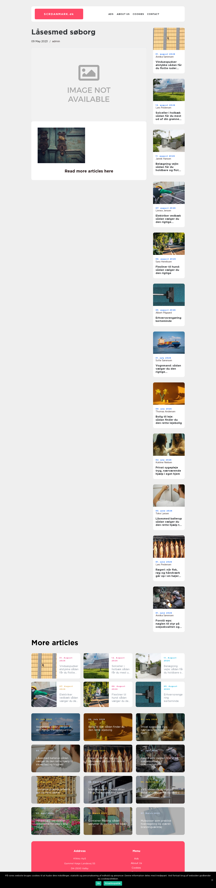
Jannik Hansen (163, 159)
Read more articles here (89, 171)
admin (56, 41)
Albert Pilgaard (164, 313)
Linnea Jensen (163, 210)
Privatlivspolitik (112, 883)
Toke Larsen (162, 513)
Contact (153, 14)
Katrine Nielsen (164, 462)
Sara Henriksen (164, 262)
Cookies (138, 14)
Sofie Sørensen (164, 360)
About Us (123, 14)
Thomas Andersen (165, 411)
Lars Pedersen (163, 108)
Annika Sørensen (165, 57)
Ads (111, 14)
